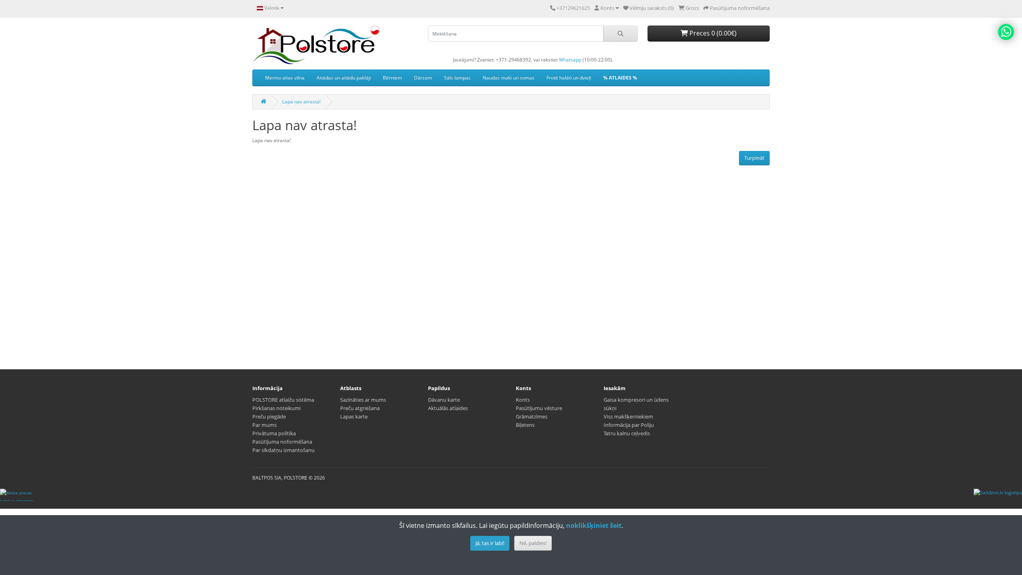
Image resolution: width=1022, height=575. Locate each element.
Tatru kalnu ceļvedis (627, 433)
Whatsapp (570, 59)
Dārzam (423, 77)
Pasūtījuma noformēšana (282, 441)
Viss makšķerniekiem (628, 416)
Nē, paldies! (533, 543)
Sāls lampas (457, 77)
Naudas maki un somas (509, 77)
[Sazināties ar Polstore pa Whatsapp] (1006, 32)
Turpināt (754, 157)
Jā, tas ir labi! (489, 543)
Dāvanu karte (444, 399)
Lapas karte (354, 416)
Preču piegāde (269, 416)
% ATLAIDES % (620, 77)
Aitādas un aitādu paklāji (344, 77)
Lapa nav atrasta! (301, 101)
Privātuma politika (274, 433)
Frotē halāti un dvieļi (569, 77)
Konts (523, 399)
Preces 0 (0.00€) (712, 33)
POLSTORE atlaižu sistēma (283, 399)
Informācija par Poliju (629, 424)
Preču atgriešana (360, 408)
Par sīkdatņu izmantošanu (283, 450)
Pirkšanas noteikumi (276, 408)
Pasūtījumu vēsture (539, 408)
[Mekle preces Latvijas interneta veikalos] (17, 495)
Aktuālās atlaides (448, 408)
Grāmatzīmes (531, 416)
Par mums (264, 424)
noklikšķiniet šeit (594, 525)
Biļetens (525, 424)
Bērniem (392, 77)
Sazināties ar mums (363, 399)
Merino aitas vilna (285, 77)
